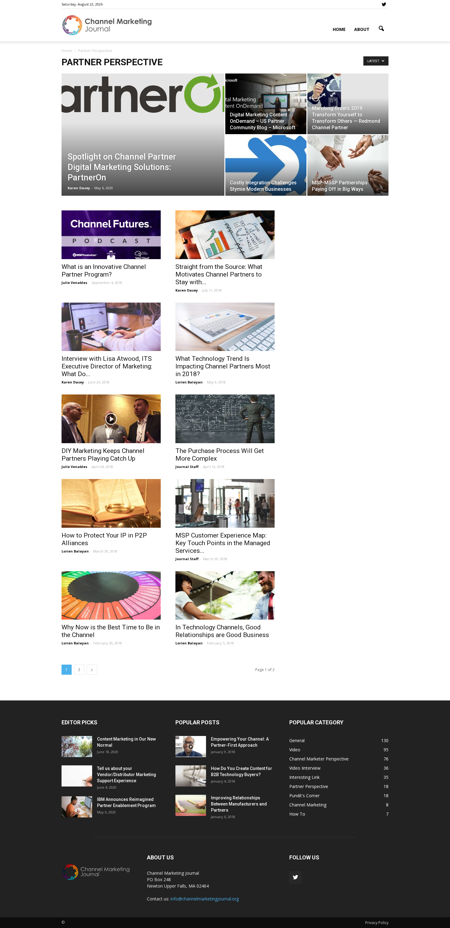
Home (339, 29)
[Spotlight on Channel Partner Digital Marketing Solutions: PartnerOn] (143, 93)
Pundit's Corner (304, 795)
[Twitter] (383, 4)
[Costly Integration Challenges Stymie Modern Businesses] (265, 165)
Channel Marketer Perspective (319, 759)
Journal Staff (187, 466)
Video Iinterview (305, 768)
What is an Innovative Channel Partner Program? (104, 270)
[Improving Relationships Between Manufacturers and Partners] (190, 805)
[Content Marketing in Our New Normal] (77, 746)
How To (297, 814)
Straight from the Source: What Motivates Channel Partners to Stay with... (218, 274)
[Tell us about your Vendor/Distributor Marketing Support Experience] (77, 776)
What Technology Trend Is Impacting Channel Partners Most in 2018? (222, 366)
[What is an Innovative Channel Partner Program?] (111, 234)
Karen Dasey (79, 188)
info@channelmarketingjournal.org (205, 899)
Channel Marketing (307, 805)
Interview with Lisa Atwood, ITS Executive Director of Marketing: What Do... (107, 366)
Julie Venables (74, 282)
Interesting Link (304, 777)
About (361, 29)
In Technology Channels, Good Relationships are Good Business (222, 631)
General (297, 740)
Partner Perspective (308, 786)
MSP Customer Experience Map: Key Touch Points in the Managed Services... (222, 543)
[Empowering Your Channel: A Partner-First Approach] (190, 746)
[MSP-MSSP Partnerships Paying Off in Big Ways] (347, 165)
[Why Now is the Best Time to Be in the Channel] (111, 595)
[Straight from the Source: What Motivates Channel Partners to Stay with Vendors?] (225, 234)
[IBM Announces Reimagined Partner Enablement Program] (77, 806)
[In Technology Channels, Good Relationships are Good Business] (225, 595)
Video (294, 750)
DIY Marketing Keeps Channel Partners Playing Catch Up (103, 454)
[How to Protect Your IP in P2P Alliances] (111, 503)
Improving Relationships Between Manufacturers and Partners (239, 804)
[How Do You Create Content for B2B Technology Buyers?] (190, 776)
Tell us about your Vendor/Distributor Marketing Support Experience (126, 774)
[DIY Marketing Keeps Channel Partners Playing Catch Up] (111, 418)
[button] (381, 28)
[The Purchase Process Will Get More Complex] (225, 418)
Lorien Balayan (189, 382)
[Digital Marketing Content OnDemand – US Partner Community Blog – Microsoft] (265, 104)
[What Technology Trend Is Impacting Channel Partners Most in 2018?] (225, 327)
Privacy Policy (376, 922)
